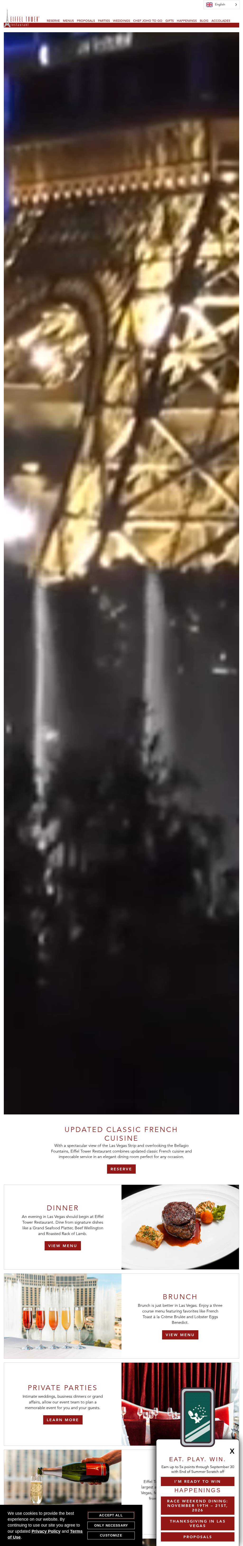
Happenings (187, 21)
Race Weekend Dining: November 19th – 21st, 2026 (197, 1505)
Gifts (169, 21)
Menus (68, 21)
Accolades (220, 21)
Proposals (86, 21)
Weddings (121, 21)
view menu (62, 1246)
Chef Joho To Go (147, 21)
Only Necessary (111, 1525)
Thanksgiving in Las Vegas (198, 1523)
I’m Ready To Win (197, 1481)
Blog (204, 21)
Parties (104, 21)
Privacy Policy (46, 1531)
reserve (121, 1169)
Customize (111, 1535)
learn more (63, 1420)
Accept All (111, 1515)
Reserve (53, 21)
